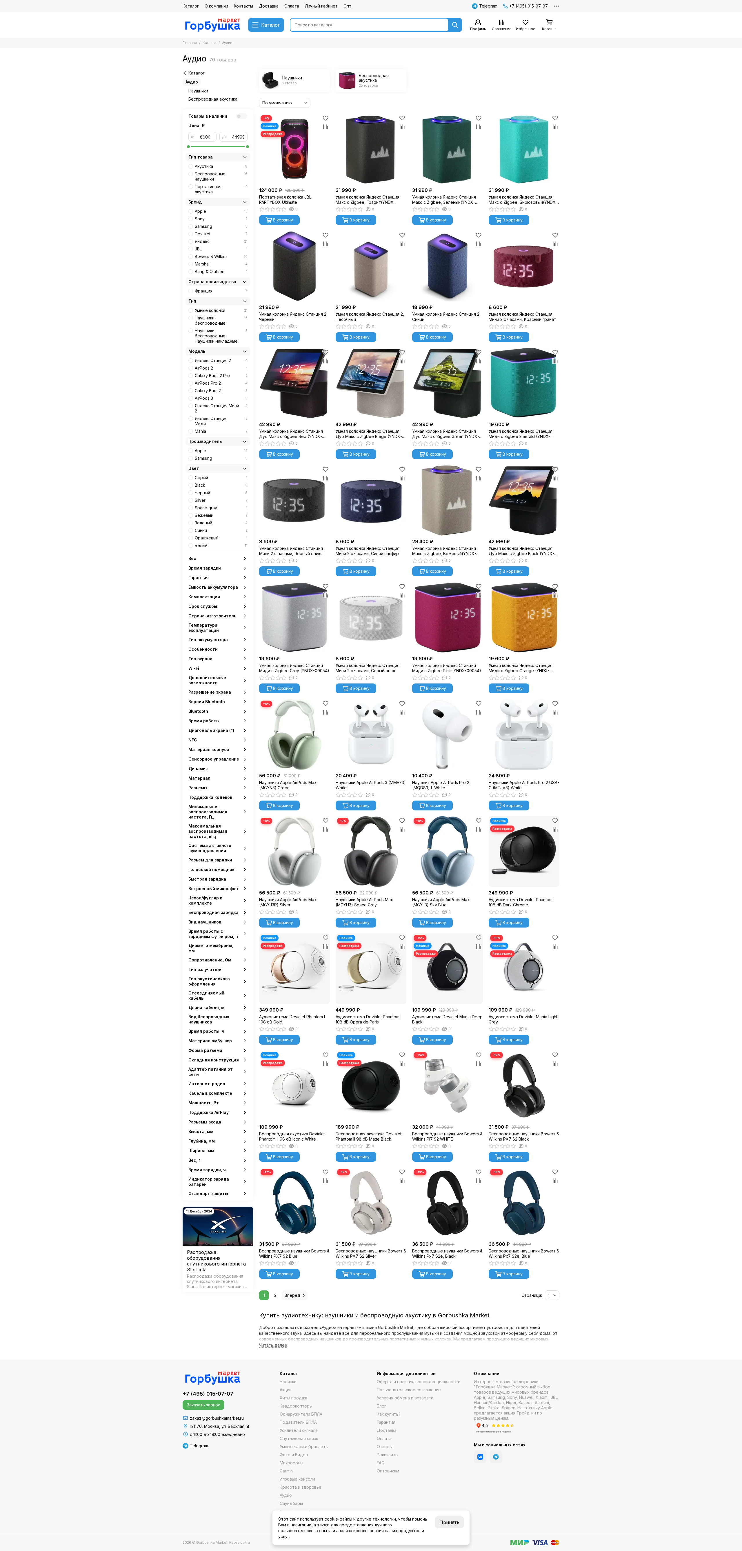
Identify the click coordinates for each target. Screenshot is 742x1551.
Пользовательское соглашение (409, 1389)
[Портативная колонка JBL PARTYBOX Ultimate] (294, 149)
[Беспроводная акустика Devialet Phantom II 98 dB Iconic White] (294, 1085)
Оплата (291, 5)
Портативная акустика (221, 189)
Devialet (221, 233)
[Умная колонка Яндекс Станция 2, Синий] (447, 266)
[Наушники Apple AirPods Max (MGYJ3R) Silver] (294, 851)
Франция (221, 290)
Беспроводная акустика (212, 99)
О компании (216, 5)
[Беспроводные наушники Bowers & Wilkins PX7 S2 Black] (524, 1085)
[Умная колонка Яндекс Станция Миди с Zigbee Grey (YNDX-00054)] (294, 617)
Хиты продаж (293, 1397)
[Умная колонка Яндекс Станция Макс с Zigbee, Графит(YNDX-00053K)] (371, 149)
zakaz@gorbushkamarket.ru (217, 1418)
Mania (221, 431)
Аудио (192, 81)
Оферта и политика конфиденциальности (418, 1381)
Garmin (286, 1470)
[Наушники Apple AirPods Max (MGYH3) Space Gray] (371, 851)
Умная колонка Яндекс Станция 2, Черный (293, 317)
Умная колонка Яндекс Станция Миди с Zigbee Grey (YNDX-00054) (294, 668)
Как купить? (389, 1414)
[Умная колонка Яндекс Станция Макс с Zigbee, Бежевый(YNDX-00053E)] (447, 500)
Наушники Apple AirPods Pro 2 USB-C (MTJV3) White (524, 785)
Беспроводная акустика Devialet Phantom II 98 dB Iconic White (292, 1136)
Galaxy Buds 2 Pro (221, 375)
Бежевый (221, 515)
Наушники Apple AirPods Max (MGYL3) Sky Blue (441, 902)
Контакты (243, 5)
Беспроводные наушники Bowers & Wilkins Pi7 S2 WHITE (447, 1136)
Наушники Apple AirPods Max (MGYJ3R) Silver (288, 902)
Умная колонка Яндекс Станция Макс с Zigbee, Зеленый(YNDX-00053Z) (444, 199)
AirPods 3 (221, 398)
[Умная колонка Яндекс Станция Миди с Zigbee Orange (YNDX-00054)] (524, 617)
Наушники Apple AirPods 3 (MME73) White (371, 785)
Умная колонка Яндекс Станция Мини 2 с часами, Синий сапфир (367, 551)
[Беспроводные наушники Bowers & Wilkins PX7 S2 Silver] (371, 1203)
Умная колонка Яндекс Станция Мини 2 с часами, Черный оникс (291, 551)
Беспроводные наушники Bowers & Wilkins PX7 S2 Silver (371, 1253)
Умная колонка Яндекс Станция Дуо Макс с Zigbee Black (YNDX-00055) (521, 551)
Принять (449, 1522)
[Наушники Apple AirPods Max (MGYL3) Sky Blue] (447, 851)
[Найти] (455, 25)
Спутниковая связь (299, 1438)
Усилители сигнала (299, 1430)
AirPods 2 (221, 368)
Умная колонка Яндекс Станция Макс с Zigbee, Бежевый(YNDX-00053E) (444, 551)
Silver (221, 500)
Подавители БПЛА (298, 1422)
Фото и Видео (294, 1454)
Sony (221, 218)
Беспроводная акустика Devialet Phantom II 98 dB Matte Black (368, 1136)
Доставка (269, 5)
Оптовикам (388, 1470)
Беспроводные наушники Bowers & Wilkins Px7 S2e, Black (447, 1253)
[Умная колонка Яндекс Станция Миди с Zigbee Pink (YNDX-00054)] (447, 617)
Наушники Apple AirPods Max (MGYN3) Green (288, 785)
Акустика (221, 166)
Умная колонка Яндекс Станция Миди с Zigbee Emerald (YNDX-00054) (520, 434)
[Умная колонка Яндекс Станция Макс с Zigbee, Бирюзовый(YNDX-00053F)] (524, 149)
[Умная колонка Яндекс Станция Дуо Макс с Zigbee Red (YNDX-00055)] (294, 383)
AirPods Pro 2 (221, 383)
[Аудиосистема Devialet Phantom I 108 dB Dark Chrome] (524, 851)
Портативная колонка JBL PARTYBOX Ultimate (285, 199)
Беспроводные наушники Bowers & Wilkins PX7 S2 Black (524, 1136)
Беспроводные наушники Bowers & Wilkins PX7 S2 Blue (294, 1253)
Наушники (198, 90)
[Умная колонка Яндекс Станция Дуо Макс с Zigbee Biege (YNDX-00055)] (371, 383)
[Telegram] (496, 1456)
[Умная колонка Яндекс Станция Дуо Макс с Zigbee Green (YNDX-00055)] (447, 383)
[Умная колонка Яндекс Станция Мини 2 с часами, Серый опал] (371, 617)
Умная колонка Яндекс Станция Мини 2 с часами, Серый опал (367, 668)
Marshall (221, 263)
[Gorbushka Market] (212, 25)
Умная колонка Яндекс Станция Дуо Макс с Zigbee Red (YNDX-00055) (291, 434)
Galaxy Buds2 (221, 390)
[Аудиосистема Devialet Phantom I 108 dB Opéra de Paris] (371, 968)
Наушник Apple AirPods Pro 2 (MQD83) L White (440, 785)
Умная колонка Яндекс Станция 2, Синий (446, 317)
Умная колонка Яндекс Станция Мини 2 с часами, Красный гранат (522, 317)
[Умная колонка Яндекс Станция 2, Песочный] (371, 266)
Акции (286, 1389)
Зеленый (221, 522)
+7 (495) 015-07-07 (528, 5)
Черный (221, 492)
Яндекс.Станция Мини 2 (221, 408)
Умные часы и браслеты (304, 1446)
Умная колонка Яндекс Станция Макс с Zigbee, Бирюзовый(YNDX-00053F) (523, 199)
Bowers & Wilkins (221, 256)
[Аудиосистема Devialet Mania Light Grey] (524, 968)
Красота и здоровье (300, 1487)
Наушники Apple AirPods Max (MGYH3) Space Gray (364, 902)
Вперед (292, 1295)
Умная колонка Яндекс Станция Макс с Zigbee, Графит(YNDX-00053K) (367, 199)
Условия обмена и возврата (405, 1397)
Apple (221, 211)
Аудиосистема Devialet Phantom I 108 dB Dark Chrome (521, 902)
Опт (347, 5)
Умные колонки (221, 310)
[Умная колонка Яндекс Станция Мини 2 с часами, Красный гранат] (524, 266)
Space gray (221, 507)
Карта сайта (239, 1542)
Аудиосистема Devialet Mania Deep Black (447, 1019)
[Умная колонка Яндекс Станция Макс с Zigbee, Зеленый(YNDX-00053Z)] (447, 149)
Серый (221, 477)
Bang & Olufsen (221, 271)
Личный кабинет (321, 5)
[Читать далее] (273, 1345)
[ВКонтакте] (480, 1456)
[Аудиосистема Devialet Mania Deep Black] (447, 968)
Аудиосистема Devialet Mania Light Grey (523, 1019)
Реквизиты (387, 1454)
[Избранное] (325, 118)
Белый (221, 545)
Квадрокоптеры (296, 1405)
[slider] (188, 147)
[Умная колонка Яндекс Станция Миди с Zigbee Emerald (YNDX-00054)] (524, 383)
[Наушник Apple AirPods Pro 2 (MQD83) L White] (447, 734)
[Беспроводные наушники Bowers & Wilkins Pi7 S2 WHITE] (447, 1085)
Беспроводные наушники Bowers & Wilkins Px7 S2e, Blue (524, 1253)
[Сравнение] (325, 126)
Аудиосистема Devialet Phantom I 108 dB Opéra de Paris (368, 1019)
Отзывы (384, 1446)
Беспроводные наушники (221, 176)
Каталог (191, 5)
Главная (190, 43)
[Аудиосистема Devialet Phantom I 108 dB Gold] (294, 968)
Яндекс (221, 241)
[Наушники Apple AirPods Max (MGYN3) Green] (294, 734)
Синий (221, 530)
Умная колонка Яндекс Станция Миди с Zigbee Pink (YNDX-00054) (446, 668)
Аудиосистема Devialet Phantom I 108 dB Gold (292, 1019)
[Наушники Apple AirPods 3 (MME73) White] (371, 734)
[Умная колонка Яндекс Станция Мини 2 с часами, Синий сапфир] (371, 500)
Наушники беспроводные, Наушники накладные (221, 335)
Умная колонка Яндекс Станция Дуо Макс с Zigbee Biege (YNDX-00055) (369, 434)
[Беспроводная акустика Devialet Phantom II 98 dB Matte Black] (371, 1085)
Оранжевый (221, 537)
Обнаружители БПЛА (301, 1414)
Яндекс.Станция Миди (221, 421)
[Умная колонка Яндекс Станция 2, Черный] (294, 266)
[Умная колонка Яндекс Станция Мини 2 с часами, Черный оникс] (294, 500)
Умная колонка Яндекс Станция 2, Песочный (370, 317)
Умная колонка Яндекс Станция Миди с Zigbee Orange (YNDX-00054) (520, 668)
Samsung (221, 226)
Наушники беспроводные (221, 320)
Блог (381, 1405)
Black (221, 485)
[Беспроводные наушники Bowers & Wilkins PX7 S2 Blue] (294, 1203)
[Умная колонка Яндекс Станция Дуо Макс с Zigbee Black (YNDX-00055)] (524, 500)
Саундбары (291, 1503)
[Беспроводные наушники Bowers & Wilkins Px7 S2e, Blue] (524, 1203)
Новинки (288, 1381)
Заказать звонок (203, 1404)
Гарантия (386, 1422)
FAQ (381, 1462)
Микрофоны (291, 1462)
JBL (221, 248)
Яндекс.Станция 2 (221, 360)
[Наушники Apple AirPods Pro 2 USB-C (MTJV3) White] (524, 734)
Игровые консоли (297, 1479)
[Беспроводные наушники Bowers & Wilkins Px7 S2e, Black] (447, 1203)
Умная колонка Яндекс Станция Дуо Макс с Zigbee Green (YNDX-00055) (445, 434)
